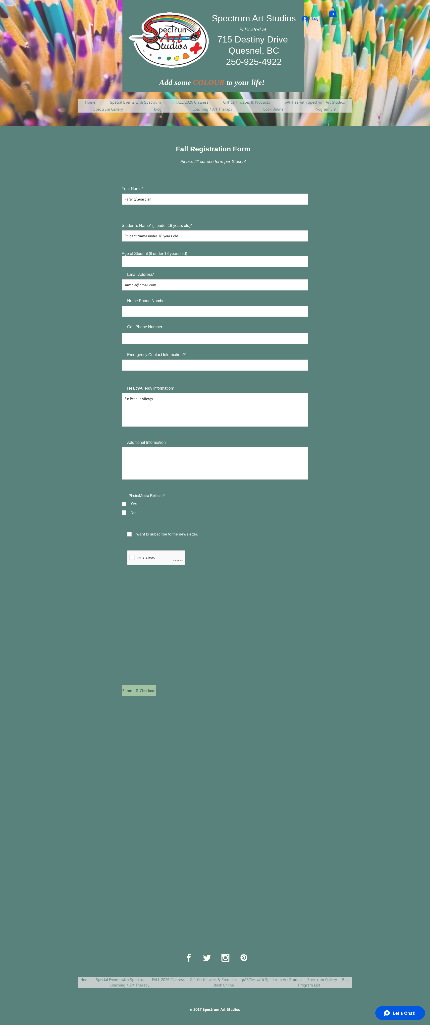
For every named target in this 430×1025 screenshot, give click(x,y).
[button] (332, 12)
